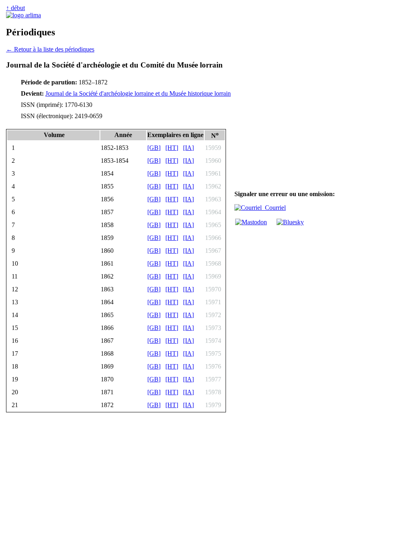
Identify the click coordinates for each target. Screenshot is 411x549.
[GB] (154, 147)
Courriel (274, 207)
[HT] (171, 147)
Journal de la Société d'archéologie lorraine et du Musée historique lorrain (138, 93)
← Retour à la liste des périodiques (50, 49)
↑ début (15, 7)
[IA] (188, 147)
